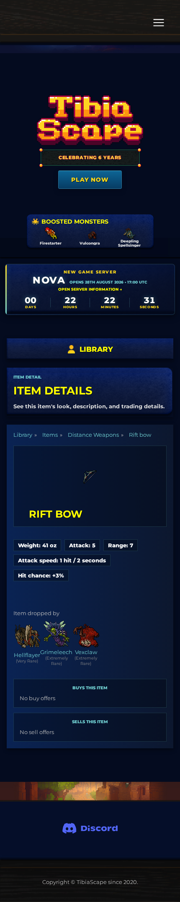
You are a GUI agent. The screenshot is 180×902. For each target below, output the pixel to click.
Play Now (90, 179)
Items (50, 434)
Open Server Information (90, 289)
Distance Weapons (93, 434)
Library (22, 434)
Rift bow (140, 434)
